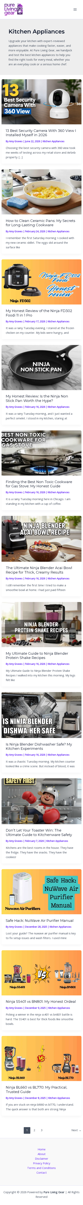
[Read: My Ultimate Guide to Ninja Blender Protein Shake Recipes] (41, 624)
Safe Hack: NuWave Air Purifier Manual (40, 920)
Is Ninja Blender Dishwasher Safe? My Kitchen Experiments (39, 746)
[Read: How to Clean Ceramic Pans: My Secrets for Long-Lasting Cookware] (41, 192)
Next (76, 1130)
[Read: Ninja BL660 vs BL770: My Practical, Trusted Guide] (41, 1058)
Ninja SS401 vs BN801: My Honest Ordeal (41, 1001)
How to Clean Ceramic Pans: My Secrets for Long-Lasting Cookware (40, 222)
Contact (41, 1172)
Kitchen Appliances (53, 141)
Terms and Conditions (41, 1168)
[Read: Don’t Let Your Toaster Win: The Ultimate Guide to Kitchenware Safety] (41, 801)
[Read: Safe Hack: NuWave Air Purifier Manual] (41, 891)
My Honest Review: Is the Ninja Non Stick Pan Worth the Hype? (37, 398)
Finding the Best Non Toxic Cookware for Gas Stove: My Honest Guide (39, 484)
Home (42, 1149)
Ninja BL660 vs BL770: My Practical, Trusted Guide (36, 1089)
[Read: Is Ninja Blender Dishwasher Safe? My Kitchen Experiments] (41, 714)
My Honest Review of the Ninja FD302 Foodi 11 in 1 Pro (39, 313)
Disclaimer (41, 1158)
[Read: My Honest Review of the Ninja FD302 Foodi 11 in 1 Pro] (41, 282)
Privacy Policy (41, 1163)
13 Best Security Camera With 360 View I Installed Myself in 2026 (41, 132)
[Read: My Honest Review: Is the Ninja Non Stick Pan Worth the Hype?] (41, 367)
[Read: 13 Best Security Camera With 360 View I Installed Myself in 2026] (41, 101)
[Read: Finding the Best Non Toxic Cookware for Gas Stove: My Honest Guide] (41, 452)
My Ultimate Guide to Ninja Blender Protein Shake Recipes (37, 655)
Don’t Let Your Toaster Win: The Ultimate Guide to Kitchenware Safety (39, 832)
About (42, 1154)
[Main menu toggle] (75, 9)
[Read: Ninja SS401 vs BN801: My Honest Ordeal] (41, 972)
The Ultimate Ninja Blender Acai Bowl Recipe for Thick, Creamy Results (39, 570)
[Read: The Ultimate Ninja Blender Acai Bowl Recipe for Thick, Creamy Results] (41, 538)
